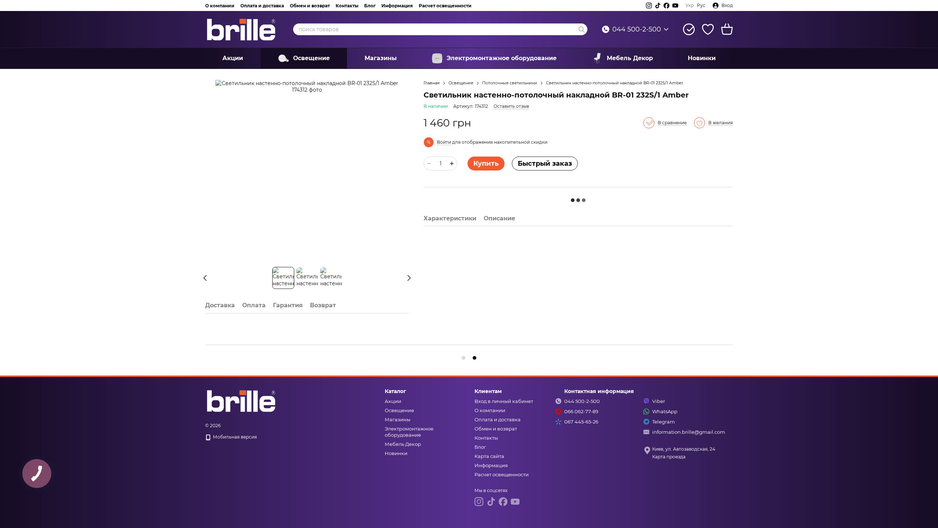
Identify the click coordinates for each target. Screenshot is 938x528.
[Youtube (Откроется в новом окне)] (675, 5)
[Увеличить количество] (452, 163)
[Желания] (708, 29)
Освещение (311, 58)
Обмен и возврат (310, 5)
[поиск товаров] (581, 29)
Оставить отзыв (511, 106)
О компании (219, 5)
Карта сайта (489, 456)
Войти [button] (444, 142)
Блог (370, 5)
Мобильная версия (234, 437)
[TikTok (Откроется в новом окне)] (658, 5)
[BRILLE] (241, 400)
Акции (232, 58)
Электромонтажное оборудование (502, 58)
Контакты (347, 5)
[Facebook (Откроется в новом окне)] (666, 5)
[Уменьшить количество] (429, 163)
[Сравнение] (689, 29)
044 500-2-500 (636, 29)
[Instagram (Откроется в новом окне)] (649, 5)
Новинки (702, 58)
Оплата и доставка (262, 5)
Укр (690, 5)
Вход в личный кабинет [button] (503, 401)
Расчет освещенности (445, 5)
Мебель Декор (630, 58)
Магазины (381, 58)
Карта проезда (669, 456)
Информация (397, 5)
